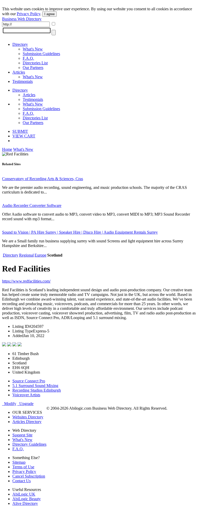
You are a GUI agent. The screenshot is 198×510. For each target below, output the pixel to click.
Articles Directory (27, 421)
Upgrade (25, 403)
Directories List (35, 63)
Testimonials (22, 81)
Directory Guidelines (29, 444)
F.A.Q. (28, 58)
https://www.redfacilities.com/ (26, 281)
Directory (20, 44)
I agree (49, 14)
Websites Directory (27, 417)
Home (7, 149)
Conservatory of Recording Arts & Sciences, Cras (42, 179)
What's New (33, 49)
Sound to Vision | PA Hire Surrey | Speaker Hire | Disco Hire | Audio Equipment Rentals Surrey (80, 232)
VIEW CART (23, 136)
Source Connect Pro (28, 381)
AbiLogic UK (23, 494)
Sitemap (19, 462)
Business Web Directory (22, 19)
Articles (18, 72)
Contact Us (21, 481)
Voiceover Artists (26, 395)
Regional (26, 255)
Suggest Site (22, 435)
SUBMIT (20, 131)
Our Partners (33, 67)
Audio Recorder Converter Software (31, 205)
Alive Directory (25, 503)
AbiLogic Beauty (26, 499)
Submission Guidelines (41, 53)
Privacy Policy (28, 14)
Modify (9, 403)
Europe (40, 255)
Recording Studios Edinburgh (36, 390)
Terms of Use (23, 467)
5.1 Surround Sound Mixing (35, 385)
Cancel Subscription (28, 476)
